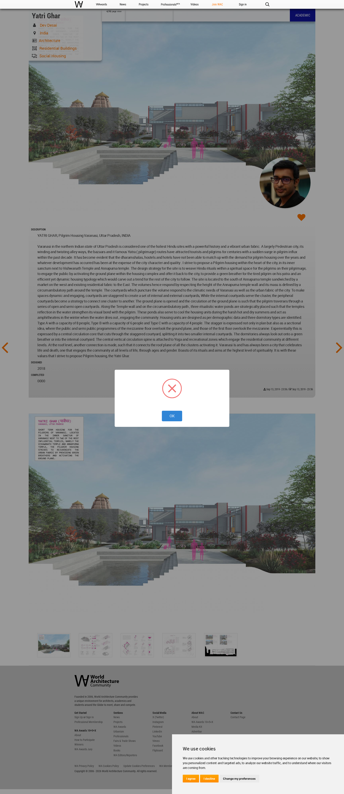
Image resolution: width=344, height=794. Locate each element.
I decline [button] (209, 778)
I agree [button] (190, 778)
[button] (267, 4)
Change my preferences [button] (239, 778)
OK (172, 415)
